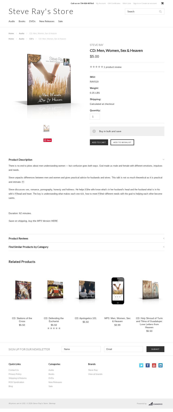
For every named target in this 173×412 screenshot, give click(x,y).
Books (22, 21)
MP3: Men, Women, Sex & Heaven (117, 320)
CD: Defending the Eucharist (54, 320)
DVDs (32, 21)
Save (49, 140)
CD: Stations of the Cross (22, 320)
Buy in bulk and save (110, 131)
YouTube (154, 365)
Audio (12, 21)
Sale (60, 21)
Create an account (149, 3)
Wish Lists (127, 3)
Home (11, 33)
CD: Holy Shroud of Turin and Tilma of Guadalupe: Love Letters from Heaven (149, 323)
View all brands (95, 374)
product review (112, 67)
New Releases (46, 21)
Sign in (136, 3)
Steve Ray (93, 370)
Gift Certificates (114, 3)
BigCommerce (156, 404)
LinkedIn (160, 365)
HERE (54, 220)
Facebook (148, 365)
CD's (31, 39)
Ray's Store (41, 11)
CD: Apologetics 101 (85, 318)
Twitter (141, 365)
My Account (101, 3)
